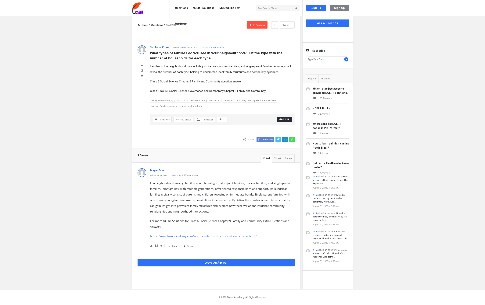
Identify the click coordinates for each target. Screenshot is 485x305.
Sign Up (339, 7)
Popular (312, 78)
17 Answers (324, 172)
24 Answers (324, 153)
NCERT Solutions (203, 7)
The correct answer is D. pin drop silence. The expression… (330, 180)
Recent (289, 158)
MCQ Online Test (229, 7)
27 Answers (324, 133)
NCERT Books (321, 108)
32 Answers (324, 113)
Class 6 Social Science (213, 47)
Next (286, 25)
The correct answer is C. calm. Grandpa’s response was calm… (330, 253)
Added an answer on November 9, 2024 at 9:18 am (174, 175)
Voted (266, 158)
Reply (174, 246)
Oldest (277, 158)
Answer (284, 119)
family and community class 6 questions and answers (250, 100)
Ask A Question (327, 23)
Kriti (315, 176)
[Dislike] (142, 76)
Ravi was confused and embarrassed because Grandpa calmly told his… (331, 235)
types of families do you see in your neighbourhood (177, 106)
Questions (181, 7)
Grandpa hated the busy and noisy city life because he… (330, 217)
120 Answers (325, 98)
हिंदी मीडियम (180, 24)
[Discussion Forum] (151, 8)
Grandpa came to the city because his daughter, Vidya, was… (329, 198)
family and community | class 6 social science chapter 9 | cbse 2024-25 (185, 100)
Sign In (316, 7)
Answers (325, 78)
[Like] (142, 65)
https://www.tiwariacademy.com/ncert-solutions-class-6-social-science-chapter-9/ (203, 236)
